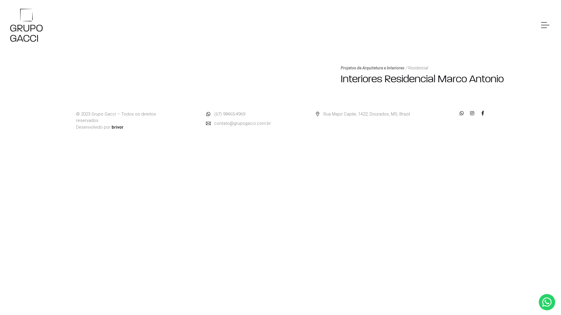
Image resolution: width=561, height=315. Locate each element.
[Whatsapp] (461, 113)
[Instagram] (472, 113)
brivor (118, 127)
